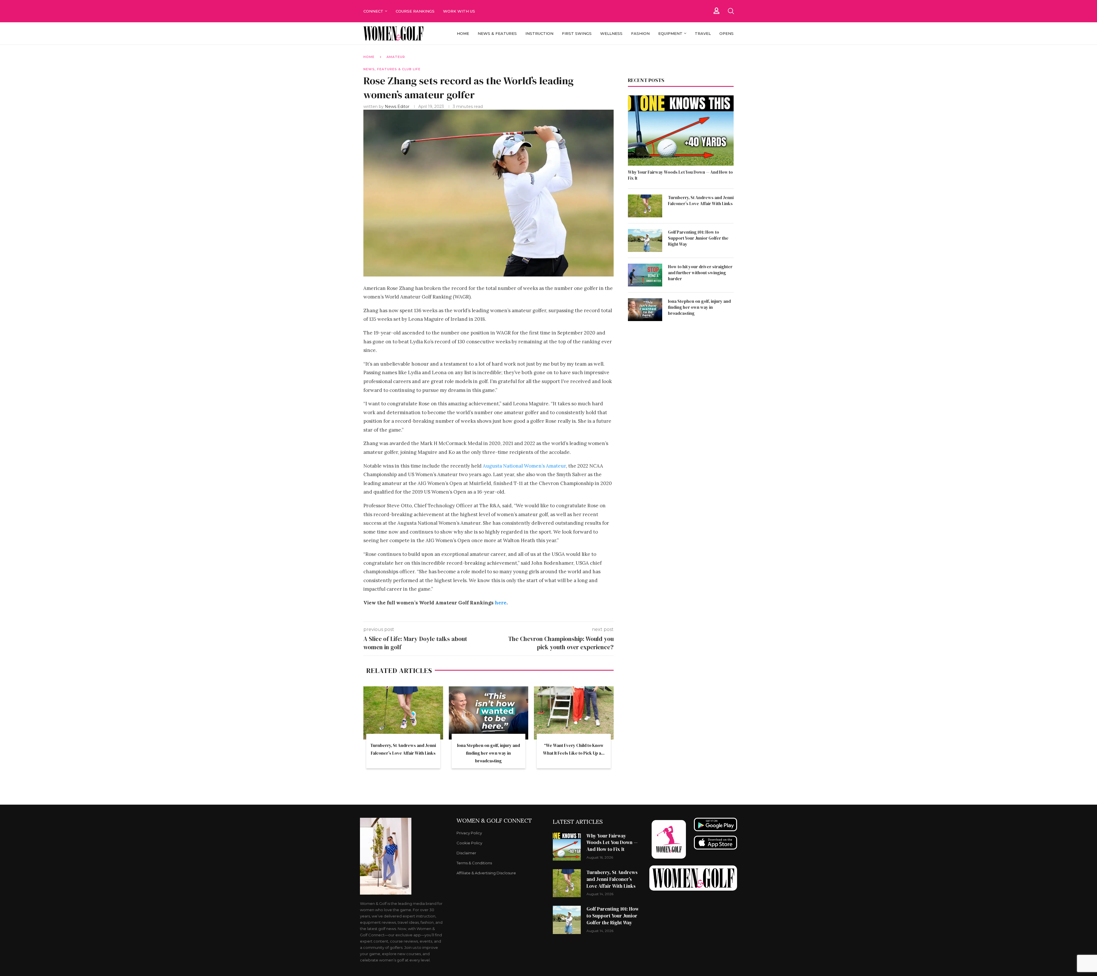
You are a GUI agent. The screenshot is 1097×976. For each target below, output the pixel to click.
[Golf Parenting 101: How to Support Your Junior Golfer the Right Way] (645, 240)
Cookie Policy (469, 843)
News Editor (398, 106)
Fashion (640, 33)
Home (463, 33)
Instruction (539, 33)
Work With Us (459, 11)
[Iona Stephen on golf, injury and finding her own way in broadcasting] (489, 712)
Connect (373, 11)
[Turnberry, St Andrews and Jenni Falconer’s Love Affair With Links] (403, 712)
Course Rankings (415, 11)
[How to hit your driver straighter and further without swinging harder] (645, 275)
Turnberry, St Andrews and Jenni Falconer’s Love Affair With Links (701, 201)
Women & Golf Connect (494, 820)
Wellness (611, 33)
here (501, 603)
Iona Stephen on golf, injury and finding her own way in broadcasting (488, 753)
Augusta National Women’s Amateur (524, 466)
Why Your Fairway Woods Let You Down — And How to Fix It (680, 175)
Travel (703, 33)
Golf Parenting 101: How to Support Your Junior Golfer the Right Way (698, 238)
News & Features (497, 33)
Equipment (670, 33)
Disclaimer (466, 853)
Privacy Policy (469, 833)
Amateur (396, 57)
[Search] (731, 11)
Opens (726, 33)
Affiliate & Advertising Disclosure (486, 873)
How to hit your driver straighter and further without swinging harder (700, 273)
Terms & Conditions (474, 863)
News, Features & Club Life (392, 69)
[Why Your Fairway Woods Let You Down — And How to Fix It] (681, 130)
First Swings (577, 33)
